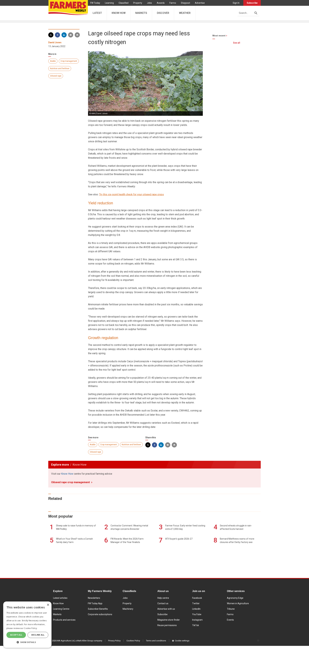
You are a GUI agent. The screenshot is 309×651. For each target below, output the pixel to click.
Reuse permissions (167, 625)
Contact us (162, 603)
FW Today (95, 3)
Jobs (149, 3)
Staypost (185, 3)
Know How (67, 473)
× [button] (48, 605)
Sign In (236, 3)
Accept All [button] (16, 634)
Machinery (128, 609)
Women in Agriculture (238, 603)
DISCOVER (163, 12)
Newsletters (94, 598)
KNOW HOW (119, 12)
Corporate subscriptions (100, 614)
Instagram (197, 620)
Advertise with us (166, 609)
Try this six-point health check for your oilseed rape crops (131, 194)
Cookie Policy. (30, 628)
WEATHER (185, 12)
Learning (109, 3)
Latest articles (60, 598)
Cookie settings (182, 640)
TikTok (195, 625)
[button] (27, 642)
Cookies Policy (133, 640)
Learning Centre (61, 609)
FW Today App (95, 603)
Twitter (196, 603)
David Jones (54, 42)
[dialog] (27, 624)
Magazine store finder (168, 620)
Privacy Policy (114, 640)
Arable (53, 61)
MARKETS (141, 12)
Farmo (172, 3)
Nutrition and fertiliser (59, 68)
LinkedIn (196, 609)
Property (137, 3)
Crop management (69, 61)
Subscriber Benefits (98, 609)
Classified (123, 3)
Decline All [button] (37, 634)
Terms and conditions (156, 640)
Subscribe (252, 3)
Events (230, 620)
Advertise (200, 3)
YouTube (196, 614)
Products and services (64, 620)
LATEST (97, 12)
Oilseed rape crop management (70, 482)
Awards (161, 3)
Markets (57, 614)
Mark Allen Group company (89, 640)
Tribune (231, 609)
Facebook (197, 598)
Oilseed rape (55, 76)
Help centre (163, 598)
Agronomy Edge (235, 598)
